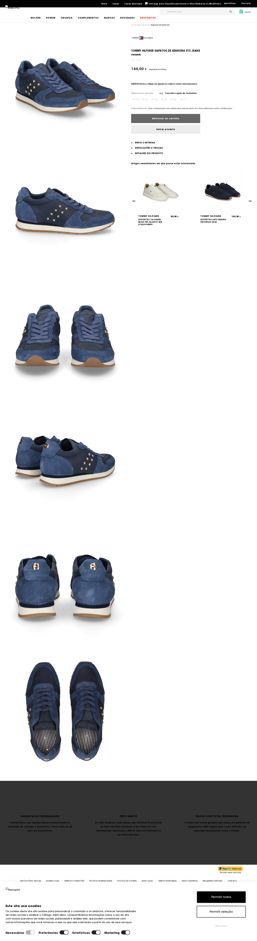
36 (136, 99)
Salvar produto (165, 129)
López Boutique (133, 4)
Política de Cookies (127, 881)
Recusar (221, 926)
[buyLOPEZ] (12, 10)
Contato (246, 3)
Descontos (148, 17)
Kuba (104, 4)
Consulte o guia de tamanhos (180, 93)
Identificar (230, 3)
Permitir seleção (221, 911)
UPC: (133, 60)
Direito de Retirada (167, 881)
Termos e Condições (74, 881)
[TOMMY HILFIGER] (142, 37)
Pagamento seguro (212, 881)
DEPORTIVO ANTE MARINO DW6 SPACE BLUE (213, 220)
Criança (67, 17)
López (115, 4)
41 (183, 99)
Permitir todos (221, 897)
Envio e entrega (190, 881)
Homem (50, 17)
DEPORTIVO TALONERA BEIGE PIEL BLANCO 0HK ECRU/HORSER (150, 222)
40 (173, 99)
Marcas (109, 17)
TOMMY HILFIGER (148, 216)
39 (164, 99)
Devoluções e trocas (30, 881)
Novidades (127, 17)
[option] (65, 85)
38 (155, 99)
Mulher (36, 17)
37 (145, 99)
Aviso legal (147, 881)
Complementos (88, 17)
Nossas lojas (52, 881)
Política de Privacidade (100, 881)
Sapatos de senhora (160, 25)
